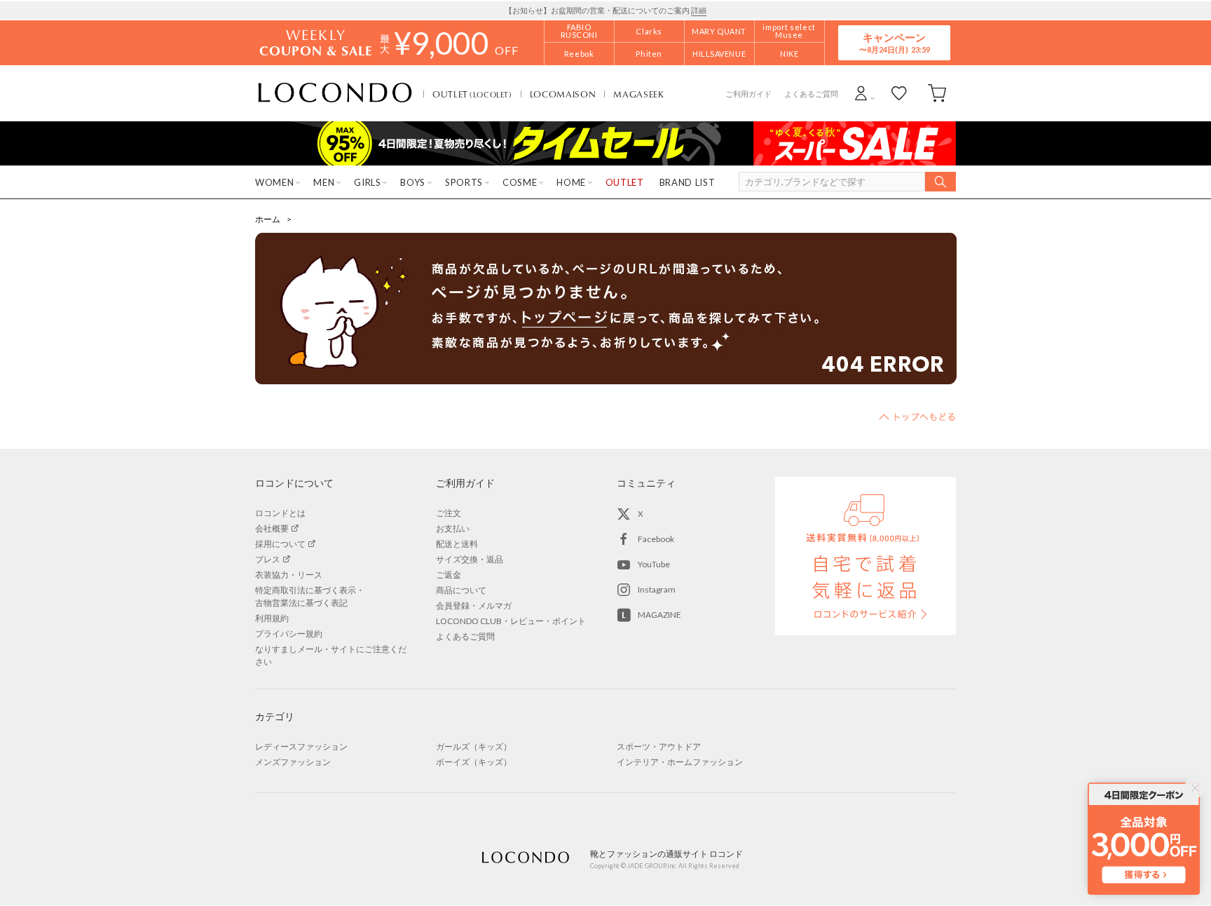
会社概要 (272, 528)
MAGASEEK (638, 94)
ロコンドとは (280, 513)
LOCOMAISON (563, 94)
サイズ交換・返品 (469, 559)
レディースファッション (301, 746)
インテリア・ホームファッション (680, 762)
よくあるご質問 (811, 93)
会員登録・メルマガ (474, 605)
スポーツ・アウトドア (659, 746)
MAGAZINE (659, 614)
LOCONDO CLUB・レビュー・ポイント (511, 621)
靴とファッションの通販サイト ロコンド (335, 93)
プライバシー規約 (288, 633)
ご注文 (448, 513)
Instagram (657, 589)
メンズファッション (293, 762)
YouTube (654, 564)
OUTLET (472, 94)
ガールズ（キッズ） (474, 746)
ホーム (267, 219)
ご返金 (448, 574)
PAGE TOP (917, 416)
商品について (461, 590)
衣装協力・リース (288, 574)
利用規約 (272, 618)
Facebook (656, 539)
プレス (267, 559)
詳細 (698, 10)
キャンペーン (894, 42)
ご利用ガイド (748, 93)
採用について (280, 544)
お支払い (453, 528)
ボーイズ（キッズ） (474, 762)
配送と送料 (457, 544)
